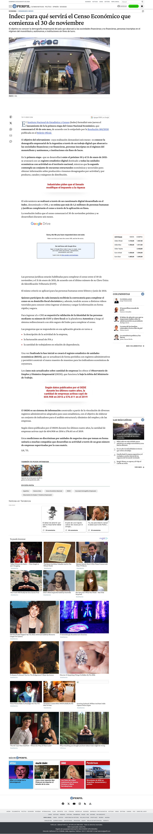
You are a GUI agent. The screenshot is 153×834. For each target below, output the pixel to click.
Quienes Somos (57, 820)
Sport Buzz (93, 817)
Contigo (60, 817)
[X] (68, 804)
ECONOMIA (12, 11)
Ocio (65, 811)
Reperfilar (78, 811)
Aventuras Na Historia (72, 817)
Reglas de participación (94, 820)
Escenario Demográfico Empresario (85, 491)
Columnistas (121, 294)
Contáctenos (68, 820)
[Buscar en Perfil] (142, 2)
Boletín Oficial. (44, 132)
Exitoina (122, 811)
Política (48, 7)
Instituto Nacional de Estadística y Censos (48, 122)
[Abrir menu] (10, 6)
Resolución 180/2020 (98, 129)
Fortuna (69, 814)
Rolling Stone (84, 817)
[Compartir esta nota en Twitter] (11, 123)
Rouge (83, 814)
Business (88, 1)
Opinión (56, 7)
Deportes (60, 811)
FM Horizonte (100, 814)
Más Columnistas (134, 346)
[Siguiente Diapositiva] (108, 521)
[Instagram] (80, 804)
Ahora (8, 811)
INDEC (69, 491)
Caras (101, 1)
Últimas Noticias (37, 7)
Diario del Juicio (142, 811)
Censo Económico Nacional (54, 491)
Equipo (84, 820)
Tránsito (106, 820)
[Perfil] (21, 757)
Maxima (107, 817)
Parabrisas (76, 814)
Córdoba (71, 811)
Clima (54, 811)
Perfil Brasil (115, 1)
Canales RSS (48, 820)
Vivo (134, 811)
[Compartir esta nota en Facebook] (11, 117)
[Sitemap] (90, 804)
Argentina (26, 491)
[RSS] (85, 804)
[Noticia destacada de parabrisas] (98, 763)
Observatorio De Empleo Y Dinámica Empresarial (37, 495)
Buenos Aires (37, 491)
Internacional (46, 811)
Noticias (95, 1)
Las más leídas (122, 419)
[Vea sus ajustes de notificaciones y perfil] (142, 6)
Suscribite (133, 6)
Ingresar (123, 6)
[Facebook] (63, 804)
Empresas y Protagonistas (98, 811)
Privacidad (77, 820)
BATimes (92, 814)
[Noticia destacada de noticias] (21, 763)
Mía (88, 814)
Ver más (138, 467)
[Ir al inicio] (21, 6)
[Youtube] (74, 804)
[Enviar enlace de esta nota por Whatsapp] (11, 129)
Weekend (62, 814)
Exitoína (107, 1)
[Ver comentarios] (142, 11)
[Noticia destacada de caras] (72, 763)
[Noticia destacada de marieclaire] (46, 763)
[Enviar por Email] (11, 135)
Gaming (129, 811)
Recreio (101, 817)
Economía (31, 811)
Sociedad (63, 7)
